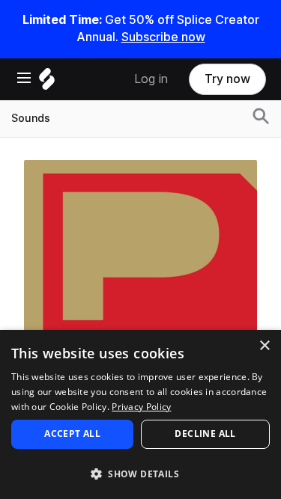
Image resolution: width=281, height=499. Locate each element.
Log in (151, 79)
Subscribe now (163, 37)
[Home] (47, 83)
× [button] (264, 346)
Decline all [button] (205, 433)
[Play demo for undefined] (141, 276)
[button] (140, 473)
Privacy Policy (141, 406)
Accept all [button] (72, 433)
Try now (227, 79)
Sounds (30, 118)
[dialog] (140, 414)
